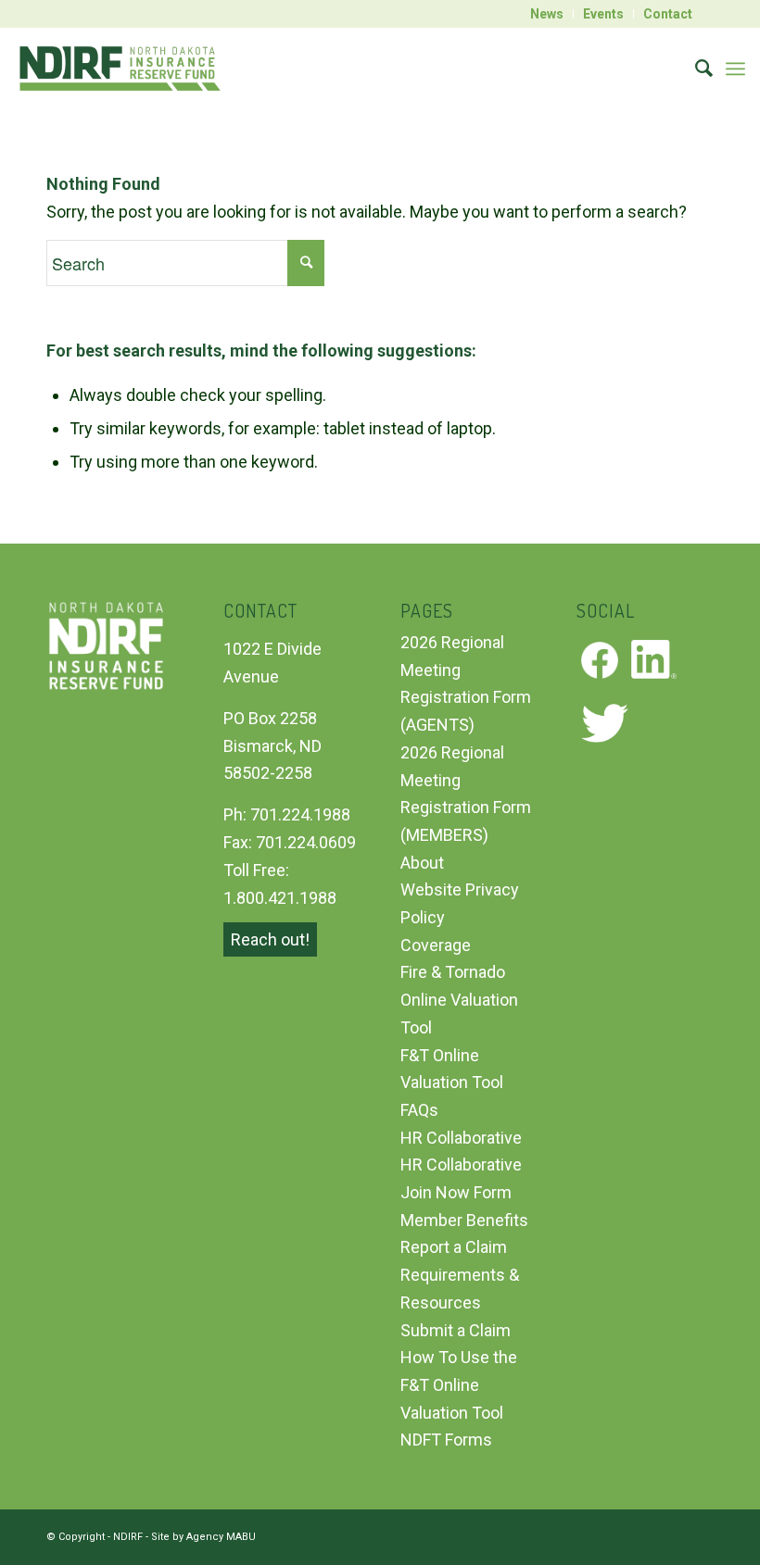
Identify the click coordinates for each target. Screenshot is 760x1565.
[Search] (695, 68)
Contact (667, 13)
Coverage (435, 945)
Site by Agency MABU (203, 1537)
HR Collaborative (461, 1137)
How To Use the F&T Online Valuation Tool (458, 1384)
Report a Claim (453, 1247)
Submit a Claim (455, 1330)
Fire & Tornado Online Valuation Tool (459, 999)
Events (603, 13)
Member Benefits (464, 1220)
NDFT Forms (446, 1439)
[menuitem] (547, 14)
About (422, 862)
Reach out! (270, 939)
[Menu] (735, 69)
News (547, 13)
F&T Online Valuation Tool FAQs (451, 1082)
